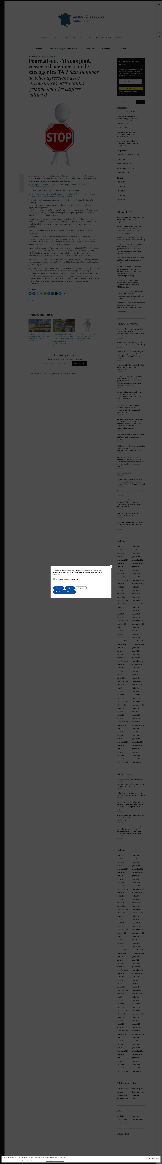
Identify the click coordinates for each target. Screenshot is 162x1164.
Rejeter (70, 588)
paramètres (56, 574)
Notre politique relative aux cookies (55, 1161)
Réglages (81, 588)
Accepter (58, 588)
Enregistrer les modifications (64, 592)
